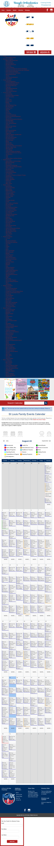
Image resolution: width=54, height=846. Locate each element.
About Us (18, 798)
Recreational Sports (10, 138)
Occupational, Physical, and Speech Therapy (16, 175)
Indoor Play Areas (10, 122)
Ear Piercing (8, 294)
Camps (4, 56)
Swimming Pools (9, 148)
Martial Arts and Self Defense (12, 331)
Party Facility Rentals (10, 221)
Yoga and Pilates (9, 358)
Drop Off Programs (10, 63)
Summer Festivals (10, 373)
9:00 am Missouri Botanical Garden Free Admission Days (48, 487)
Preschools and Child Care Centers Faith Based (16, 68)
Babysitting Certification (11, 241)
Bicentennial (9, 445)
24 (10, 677)
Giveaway (27, 10)
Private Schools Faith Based (12, 71)
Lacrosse (8, 329)
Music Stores (8, 301)
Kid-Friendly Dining (10, 298)
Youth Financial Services (11, 91)
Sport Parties (8, 232)
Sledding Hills (9, 143)
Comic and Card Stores (11, 289)
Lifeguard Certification (10, 330)
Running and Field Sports (11, 337)
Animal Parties (9, 186)
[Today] (20, 434)
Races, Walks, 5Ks (11, 447)
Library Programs (11, 449)
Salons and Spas (9, 140)
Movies (7, 129)
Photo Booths (9, 227)
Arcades (7, 98)
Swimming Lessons (10, 350)
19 (24, 621)
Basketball (8, 312)
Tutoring (7, 75)
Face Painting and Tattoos (11, 207)
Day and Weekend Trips (11, 105)
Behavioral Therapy (10, 162)
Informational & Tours (28, 447)
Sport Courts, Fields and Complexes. (14, 145)
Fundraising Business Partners (12, 82)
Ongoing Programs (27, 454)
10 (10, 565)
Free (39, 454)
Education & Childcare (8, 59)
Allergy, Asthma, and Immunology (13, 161)
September (45, 441)
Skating (7, 141)
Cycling (7, 317)
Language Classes (10, 262)
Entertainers (8, 206)
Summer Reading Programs (12, 281)
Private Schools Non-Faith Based (13, 73)
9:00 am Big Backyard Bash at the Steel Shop (48, 710)
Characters (8, 197)
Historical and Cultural (10, 257)
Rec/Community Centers (11, 137)
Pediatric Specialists (10, 179)
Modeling (8, 264)
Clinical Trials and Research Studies (14, 166)
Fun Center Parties (10, 211)
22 (46, 621)
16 (2, 621)
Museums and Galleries (11, 130)
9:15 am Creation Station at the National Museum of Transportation (5, 553)
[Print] (42, 434)
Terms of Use (19, 794)
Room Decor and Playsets (11, 302)
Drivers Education (10, 252)
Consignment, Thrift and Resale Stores (14, 291)
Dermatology (8, 169)
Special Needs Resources (11, 88)
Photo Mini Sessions (10, 371)
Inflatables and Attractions (11, 214)
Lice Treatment (9, 173)
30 (2, 734)
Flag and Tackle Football (11, 320)
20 (31, 621)
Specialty (8, 275)
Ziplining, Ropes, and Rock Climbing (14, 158)
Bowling (7, 102)
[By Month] (5, 434)
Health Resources (7, 159)
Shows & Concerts (43, 447)
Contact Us (18, 800)
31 (10, 734)
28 (38, 677)
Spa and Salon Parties (11, 229)
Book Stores (8, 287)
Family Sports (9, 319)
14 (38, 565)
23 (2, 677)
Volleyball (8, 352)
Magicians (8, 217)
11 (17, 565)
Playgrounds (8, 133)
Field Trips (8, 109)
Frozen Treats (9, 296)
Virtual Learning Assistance (12, 77)
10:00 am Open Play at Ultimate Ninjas (5, 608)
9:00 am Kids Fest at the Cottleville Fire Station (48, 721)
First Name (4, 829)
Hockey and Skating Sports (12, 326)
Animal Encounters (10, 96)
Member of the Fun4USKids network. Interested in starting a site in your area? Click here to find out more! (33, 793)
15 (46, 565)
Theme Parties (9, 234)
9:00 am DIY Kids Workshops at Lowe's (48, 608)
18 (17, 621)
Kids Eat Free (9, 299)
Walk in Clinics (9, 183)
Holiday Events (42, 452)
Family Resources (7, 80)
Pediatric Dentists (9, 178)
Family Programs (9, 255)
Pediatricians (8, 180)
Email (2, 823)
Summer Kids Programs (11, 280)
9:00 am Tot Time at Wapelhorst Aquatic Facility (19, 580)
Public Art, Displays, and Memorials (13, 134)
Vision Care (8, 182)
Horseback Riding (10, 327)
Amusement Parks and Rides (12, 95)
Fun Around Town (7, 92)
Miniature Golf (9, 127)
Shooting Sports (9, 338)
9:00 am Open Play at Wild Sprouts (34, 522)
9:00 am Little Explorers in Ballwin (26, 552)
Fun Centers (8, 113)
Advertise (20, 10)
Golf (6, 322)
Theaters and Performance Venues (13, 152)
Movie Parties (9, 218)
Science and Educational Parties (13, 228)
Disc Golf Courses (10, 106)
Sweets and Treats (10, 305)
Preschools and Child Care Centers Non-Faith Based (17, 70)
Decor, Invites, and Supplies (12, 203)
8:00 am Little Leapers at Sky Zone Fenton (4, 515)
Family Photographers (10, 81)
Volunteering (8, 284)
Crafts (7, 248)
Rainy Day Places (9, 136)
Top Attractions (9, 154)
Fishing (7, 110)
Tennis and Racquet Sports (12, 351)
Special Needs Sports (10, 344)
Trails (7, 157)
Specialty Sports (9, 345)
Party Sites (8, 224)
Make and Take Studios (11, 126)
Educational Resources (11, 64)
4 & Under (8, 238)
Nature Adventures (10, 131)
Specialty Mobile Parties (11, 231)
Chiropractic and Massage (11, 165)
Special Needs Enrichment (11, 274)
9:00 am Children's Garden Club (48, 500)
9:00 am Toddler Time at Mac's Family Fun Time (48, 478)
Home (3, 10)
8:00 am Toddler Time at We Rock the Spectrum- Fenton (48, 469)
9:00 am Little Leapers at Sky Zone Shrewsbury (5, 543)
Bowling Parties (9, 190)
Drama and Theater (10, 250)
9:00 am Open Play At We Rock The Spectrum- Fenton (12, 534)
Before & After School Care (12, 60)
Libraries (7, 124)
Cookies (7, 201)
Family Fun (25, 445)
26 (24, 677)
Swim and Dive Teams (11, 348)
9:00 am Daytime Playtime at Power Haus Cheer (12, 543)
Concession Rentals (10, 200)
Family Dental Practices (11, 172)
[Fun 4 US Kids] (12, 20)
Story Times (8, 278)
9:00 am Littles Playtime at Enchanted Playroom (11, 552)
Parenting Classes (10, 269)
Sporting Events (10, 452)
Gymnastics (8, 323)
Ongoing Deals (9, 369)
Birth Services (9, 164)
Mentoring (8, 263)
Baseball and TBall (10, 310)
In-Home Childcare (10, 67)
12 (24, 565)
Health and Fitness (10, 324)
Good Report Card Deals (11, 366)
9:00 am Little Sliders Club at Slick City (5, 532)
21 (38, 621)
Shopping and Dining (7, 285)
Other (39, 449)
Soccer (7, 341)
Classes (24, 452)
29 (46, 677)
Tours (7, 155)
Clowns (7, 199)
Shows (7, 372)
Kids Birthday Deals (10, 215)
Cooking (7, 246)
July (7, 441)
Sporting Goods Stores (11, 303)
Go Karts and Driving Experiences (13, 116)
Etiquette (8, 253)
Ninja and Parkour (10, 333)
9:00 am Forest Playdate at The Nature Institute (33, 710)
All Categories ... (10, 456)
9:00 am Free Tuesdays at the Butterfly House (19, 552)
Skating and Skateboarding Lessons (14, 340)
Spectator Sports (9, 144)
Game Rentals (9, 213)
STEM (7, 277)
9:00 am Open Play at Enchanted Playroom (27, 523)
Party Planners (9, 222)
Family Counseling (10, 171)
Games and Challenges (11, 115)
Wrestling (8, 357)
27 (31, 677)
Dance (7, 249)
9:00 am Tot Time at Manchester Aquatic (48, 532)
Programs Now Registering (12, 270)
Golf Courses (8, 117)
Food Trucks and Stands (11, 210)
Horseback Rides (9, 120)
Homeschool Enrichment (11, 259)
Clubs (7, 245)
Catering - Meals (9, 196)
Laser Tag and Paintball (11, 123)
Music (7, 266)
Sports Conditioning (10, 347)
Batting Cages (9, 101)
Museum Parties (9, 220)
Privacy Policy (19, 796)
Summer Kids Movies (10, 375)
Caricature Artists (9, 193)
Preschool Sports (9, 334)
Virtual (7, 282)
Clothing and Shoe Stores (11, 288)
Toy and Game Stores (10, 306)
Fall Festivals (8, 364)
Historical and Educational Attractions (14, 119)
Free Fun (8, 112)
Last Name (3, 835)
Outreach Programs (10, 267)
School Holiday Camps (11, 57)
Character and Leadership (11, 242)
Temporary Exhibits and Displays (13, 151)
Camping (8, 103)
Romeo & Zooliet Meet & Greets (48, 514)
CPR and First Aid (10, 168)
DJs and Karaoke (9, 204)
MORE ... (49, 504)
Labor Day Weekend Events (12, 368)
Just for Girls (8, 260)
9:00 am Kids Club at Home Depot (48, 495)
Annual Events (9, 361)
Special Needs (41, 445)
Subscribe (12, 841)
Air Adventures (9, 94)
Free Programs (9, 256)
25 (17, 677)
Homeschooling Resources (12, 84)
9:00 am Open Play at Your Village (19, 522)
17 (10, 621)
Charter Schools (9, 61)
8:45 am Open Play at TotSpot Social (27, 514)
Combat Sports (9, 316)
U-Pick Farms (9, 376)
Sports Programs (7, 308)
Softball (7, 343)
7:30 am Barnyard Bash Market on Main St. (48, 682)
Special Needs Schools (11, 74)
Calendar (9, 10)
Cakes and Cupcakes (10, 192)
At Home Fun (9, 99)
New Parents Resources (11, 85)
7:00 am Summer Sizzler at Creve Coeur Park (5, 739)
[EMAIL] (49, 434)
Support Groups (9, 89)
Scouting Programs (10, 273)
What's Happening (7, 359)
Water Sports (8, 354)
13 (31, 565)
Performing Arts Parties (11, 225)
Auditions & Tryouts (27, 449)
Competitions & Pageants (12, 454)
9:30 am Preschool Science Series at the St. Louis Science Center (5, 599)
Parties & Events (6, 185)
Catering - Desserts (10, 194)
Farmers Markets (9, 295)
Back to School (9, 362)
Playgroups (8, 87)
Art (6, 239)
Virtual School (9, 78)
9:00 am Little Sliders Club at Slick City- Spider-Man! (5, 691)
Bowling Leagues (9, 313)
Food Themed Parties (10, 208)
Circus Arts (8, 243)
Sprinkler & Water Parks (11, 147)
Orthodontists (9, 176)
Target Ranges (9, 150)
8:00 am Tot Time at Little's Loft (12, 514)
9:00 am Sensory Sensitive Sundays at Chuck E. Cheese (4, 524)
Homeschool (8, 66)
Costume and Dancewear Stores (13, 292)
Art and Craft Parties (10, 187)
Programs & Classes (7, 236)
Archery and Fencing (10, 309)
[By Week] (13, 434)
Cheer (7, 315)
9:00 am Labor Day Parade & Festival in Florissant (4, 765)
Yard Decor (8, 235)
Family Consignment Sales (12, 365)
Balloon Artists (9, 189)
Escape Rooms (9, 108)
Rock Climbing (9, 336)
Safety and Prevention (10, 271)
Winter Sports (9, 355)
